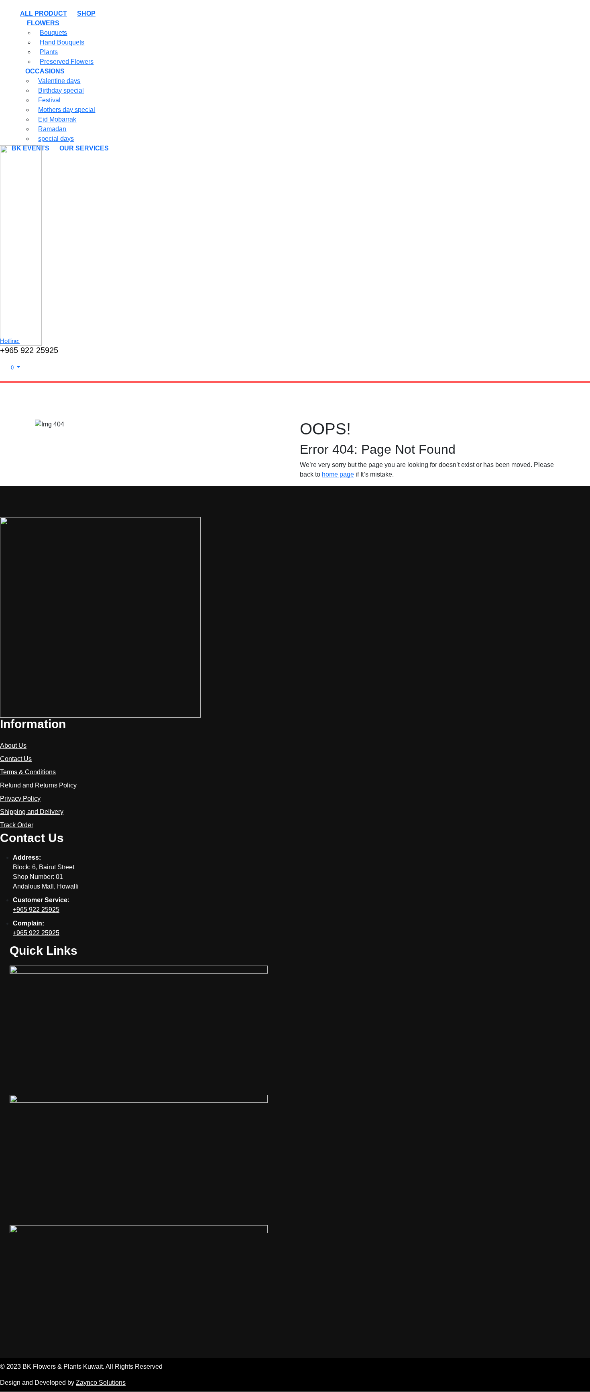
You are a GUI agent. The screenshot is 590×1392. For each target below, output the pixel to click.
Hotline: (10, 340)
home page (338, 474)
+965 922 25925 (36, 909)
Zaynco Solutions (101, 1382)
